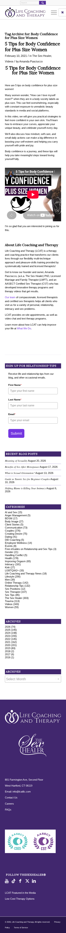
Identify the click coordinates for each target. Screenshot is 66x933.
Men (7, 579)
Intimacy (9, 564)
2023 (7, 635)
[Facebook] (21, 881)
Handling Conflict (14, 555)
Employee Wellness (16, 542)
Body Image (11, 521)
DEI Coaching (12, 539)
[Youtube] (7, 881)
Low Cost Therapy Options (20, 898)
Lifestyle (9, 576)
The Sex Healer (41, 55)
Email (11, 414)
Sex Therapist (12, 591)
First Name (14, 385)
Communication (13, 527)
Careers (9, 803)
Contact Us (11, 797)
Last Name (14, 399)
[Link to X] (27, 881)
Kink (7, 567)
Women (9, 607)
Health (8, 558)
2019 (7, 648)
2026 (7, 626)
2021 (7, 642)
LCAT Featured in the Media (20, 892)
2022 (7, 639)
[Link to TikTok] (14, 881)
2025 (7, 629)
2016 (7, 657)
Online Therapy (13, 582)
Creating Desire (13, 533)
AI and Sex (11, 512)
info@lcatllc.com (22, 791)
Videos (9, 61)
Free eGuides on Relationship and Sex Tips (29, 549)
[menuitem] (54, 12)
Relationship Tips (14, 585)
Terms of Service (21, 928)
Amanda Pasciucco (31, 61)
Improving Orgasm (15, 561)
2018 (7, 651)
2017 (7, 654)
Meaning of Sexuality (16, 460)
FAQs (8, 809)
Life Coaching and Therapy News (23, 573)
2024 (7, 632)
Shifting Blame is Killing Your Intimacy (25, 488)
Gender (9, 552)
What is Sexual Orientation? (20, 473)
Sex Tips (10, 594)
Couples (9, 530)
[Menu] (52, 12)
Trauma (9, 601)
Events (9, 545)
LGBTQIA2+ (12, 570)
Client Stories (12, 524)
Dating (8, 536)
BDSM (8, 518)
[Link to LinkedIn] (34, 881)
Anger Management (16, 515)
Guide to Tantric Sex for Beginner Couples (27, 479)
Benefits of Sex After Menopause (22, 466)
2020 (7, 645)
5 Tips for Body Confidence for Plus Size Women (32, 46)
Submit (16, 433)
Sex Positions (12, 588)
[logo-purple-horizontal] (27, 12)
